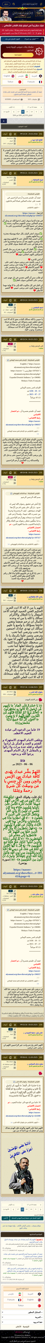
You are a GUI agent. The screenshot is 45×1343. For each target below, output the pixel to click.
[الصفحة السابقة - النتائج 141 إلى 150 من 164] (41, 112)
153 (40, 300)
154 (40, 339)
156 (40, 591)
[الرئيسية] (41, 4)
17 (18, 112)
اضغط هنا (18, 55)
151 (40, 134)
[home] (42, 39)
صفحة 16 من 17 (32, 107)
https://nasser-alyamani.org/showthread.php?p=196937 (24, 214)
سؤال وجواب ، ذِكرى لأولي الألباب (29, 1226)
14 (32, 112)
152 (40, 173)
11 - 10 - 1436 (34, 391)
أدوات (5, 134)
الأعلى (6, 1218)
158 (40, 886)
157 (40, 687)
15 (27, 112)
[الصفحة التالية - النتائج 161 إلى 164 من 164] (13, 112)
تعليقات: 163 (32, 99)
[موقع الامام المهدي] (29, 4)
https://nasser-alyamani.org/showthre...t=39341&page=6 (22, 873)
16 (23, 112)
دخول (6, 4)
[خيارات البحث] (14, 4)
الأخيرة (7, 112)
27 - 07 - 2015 (34, 394)
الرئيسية (26, 1327)
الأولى (10, 107)
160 (40, 1057)
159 (40, 1025)
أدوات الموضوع (22, 126)
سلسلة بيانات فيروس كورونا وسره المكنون (20, 48)
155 (40, 473)
